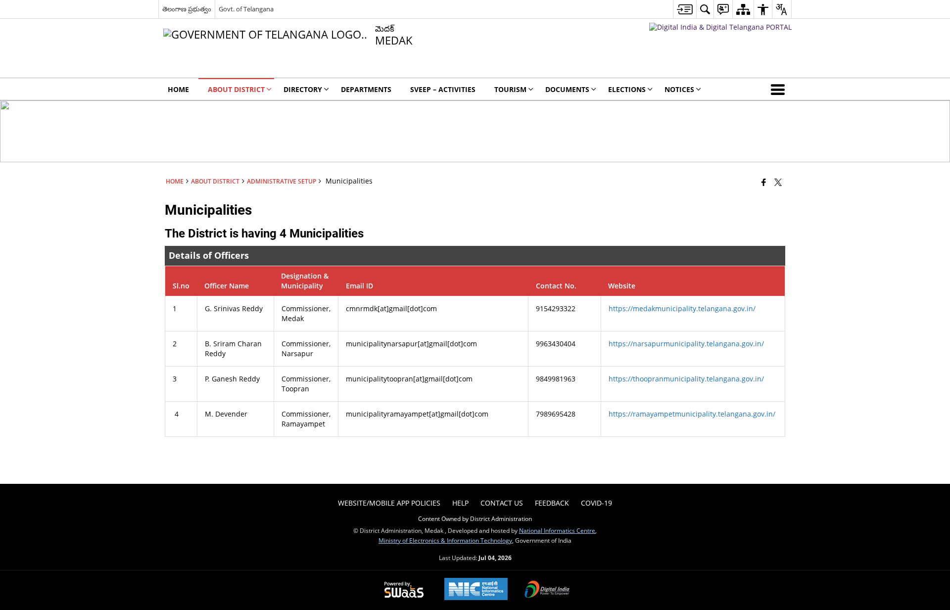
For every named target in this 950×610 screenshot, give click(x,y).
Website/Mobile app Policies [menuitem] (389, 503)
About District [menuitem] (236, 89)
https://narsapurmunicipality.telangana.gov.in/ (686, 343)
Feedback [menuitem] (552, 503)
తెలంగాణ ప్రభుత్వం (186, 8)
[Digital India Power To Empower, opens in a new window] (547, 590)
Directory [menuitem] (303, 89)
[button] (780, 89)
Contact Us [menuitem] (501, 503)
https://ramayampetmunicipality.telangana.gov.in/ (692, 414)
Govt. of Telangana (246, 8)
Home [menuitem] (178, 89)
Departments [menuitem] (366, 89)
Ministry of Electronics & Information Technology (445, 540)
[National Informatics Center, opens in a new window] (476, 590)
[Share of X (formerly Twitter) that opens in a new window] (778, 182)
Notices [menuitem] (679, 89)
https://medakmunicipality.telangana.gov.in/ (682, 308)
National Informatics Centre (557, 530)
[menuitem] (684, 9)
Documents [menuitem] (567, 89)
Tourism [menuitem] (510, 89)
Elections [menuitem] (627, 89)
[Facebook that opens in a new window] (764, 182)
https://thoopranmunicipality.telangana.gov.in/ (686, 378)
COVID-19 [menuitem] (596, 503)
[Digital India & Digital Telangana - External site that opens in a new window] (720, 27)
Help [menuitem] (460, 503)
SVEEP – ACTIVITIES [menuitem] (442, 89)
